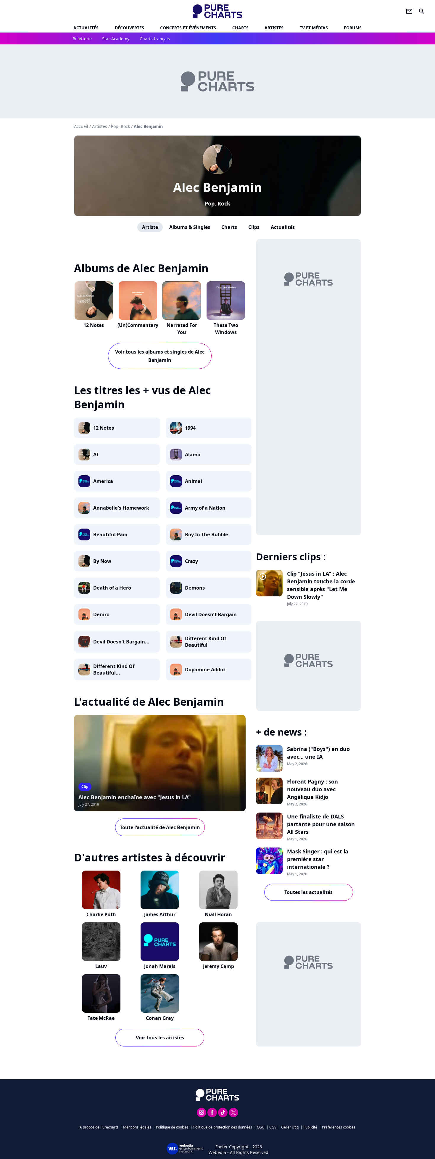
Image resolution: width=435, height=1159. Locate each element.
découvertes (129, 27)
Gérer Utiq (290, 1127)
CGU (261, 1127)
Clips (254, 227)
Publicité (310, 1127)
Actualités (86, 27)
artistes (274, 27)
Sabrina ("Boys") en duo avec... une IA (318, 752)
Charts (240, 27)
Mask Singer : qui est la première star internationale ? (317, 859)
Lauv (101, 966)
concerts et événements (188, 27)
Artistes (99, 126)
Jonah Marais (159, 966)
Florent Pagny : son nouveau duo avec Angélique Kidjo (312, 789)
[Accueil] (218, 11)
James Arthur (159, 914)
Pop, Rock (217, 203)
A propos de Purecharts (99, 1127)
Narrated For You (182, 329)
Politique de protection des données (222, 1127)
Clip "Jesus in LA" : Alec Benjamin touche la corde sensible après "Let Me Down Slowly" (321, 585)
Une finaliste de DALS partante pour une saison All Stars (321, 824)
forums (353, 27)
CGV (272, 1127)
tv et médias (314, 27)
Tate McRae (101, 1018)
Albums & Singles (189, 227)
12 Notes (93, 325)
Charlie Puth (101, 914)
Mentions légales (137, 1127)
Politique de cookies (172, 1127)
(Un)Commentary (137, 325)
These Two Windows (226, 329)
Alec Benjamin (217, 187)
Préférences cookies (338, 1127)
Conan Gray (160, 1018)
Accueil (81, 126)
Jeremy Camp (218, 966)
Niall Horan (218, 914)
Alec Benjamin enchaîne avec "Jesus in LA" (134, 797)
